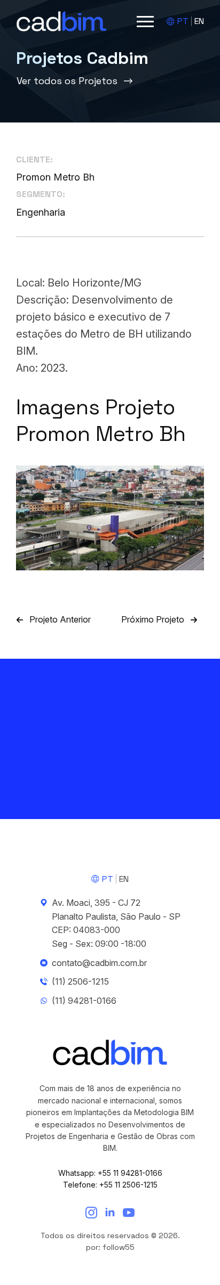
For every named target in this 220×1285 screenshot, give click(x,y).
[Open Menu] (145, 21)
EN (199, 21)
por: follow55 (110, 1247)
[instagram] (91, 1212)
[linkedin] (110, 1212)
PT (182, 21)
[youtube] (128, 1212)
